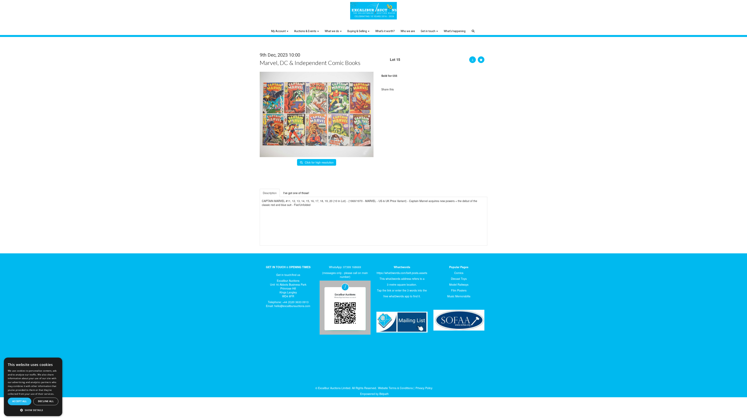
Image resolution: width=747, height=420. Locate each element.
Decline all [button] (46, 401)
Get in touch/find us (288, 275)
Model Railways (458, 284)
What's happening (455, 31)
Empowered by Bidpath (374, 394)
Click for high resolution (319, 162)
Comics (458, 273)
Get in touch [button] (428, 31)
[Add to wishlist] (481, 59)
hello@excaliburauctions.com (292, 306)
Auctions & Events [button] (305, 31)
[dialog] (33, 387)
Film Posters (458, 290)
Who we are (408, 31)
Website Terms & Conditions (395, 388)
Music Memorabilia (458, 296)
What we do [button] (332, 31)
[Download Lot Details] (472, 59)
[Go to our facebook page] (266, 324)
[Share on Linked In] (408, 89)
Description (270, 193)
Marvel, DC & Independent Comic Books (310, 62)
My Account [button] (278, 31)
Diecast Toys (459, 279)
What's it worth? (385, 31)
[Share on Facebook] (400, 89)
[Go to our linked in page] (274, 324)
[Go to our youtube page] (282, 324)
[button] (473, 28)
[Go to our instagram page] (416, 89)
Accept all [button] (19, 401)
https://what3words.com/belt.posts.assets (402, 273)
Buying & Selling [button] (357, 31)
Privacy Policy (424, 388)
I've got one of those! (296, 193)
